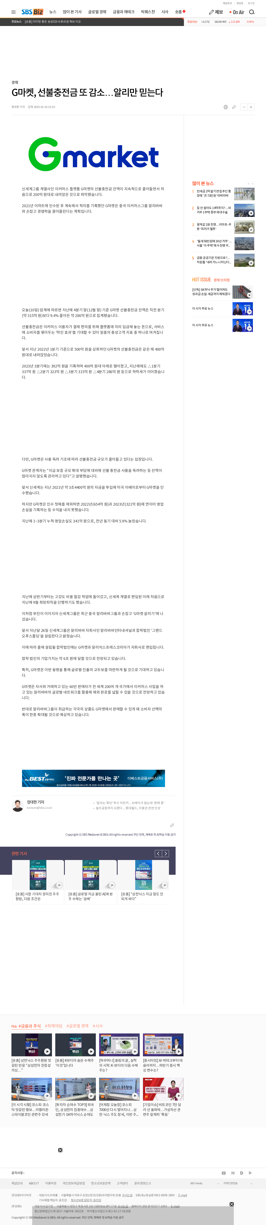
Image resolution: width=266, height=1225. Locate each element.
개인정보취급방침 (74, 1183)
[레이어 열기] (14, 12)
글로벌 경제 (97, 12)
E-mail (182, 1195)
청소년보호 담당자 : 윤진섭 (86, 1200)
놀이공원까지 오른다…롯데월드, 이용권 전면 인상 (128, 808)
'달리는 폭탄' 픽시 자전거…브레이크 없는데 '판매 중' (130, 803)
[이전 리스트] (158, 853)
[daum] (241, 1173)
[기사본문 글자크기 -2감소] (244, 107)
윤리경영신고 (142, 1183)
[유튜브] (224, 1173)
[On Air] (236, 12)
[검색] (252, 12)
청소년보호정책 (101, 1183)
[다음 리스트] (165, 853)
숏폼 (177, 11)
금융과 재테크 (123, 12)
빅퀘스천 (148, 12)
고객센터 (122, 1183)
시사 (164, 12)
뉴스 (52, 12)
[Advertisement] (31, 1178)
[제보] (216, 12)
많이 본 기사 (72, 12)
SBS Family (196, 1183)
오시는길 (127, 1195)
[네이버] (233, 1173)
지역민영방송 (230, 1183)
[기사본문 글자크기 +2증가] (251, 107)
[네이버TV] (250, 1173)
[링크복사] (234, 107)
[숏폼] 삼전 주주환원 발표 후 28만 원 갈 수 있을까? (55, 22)
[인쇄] (225, 107)
